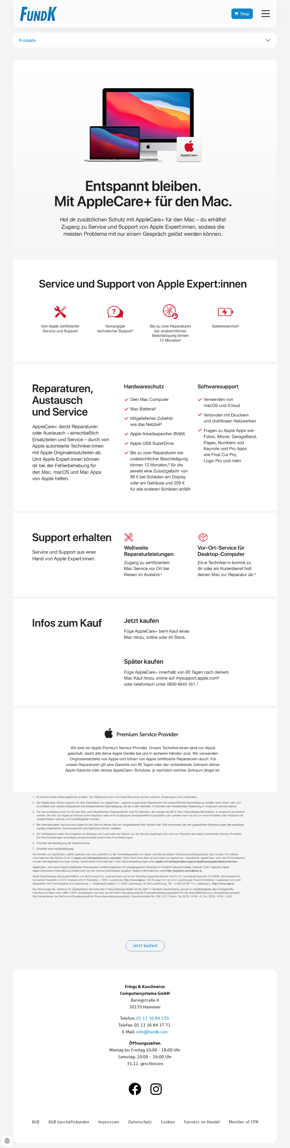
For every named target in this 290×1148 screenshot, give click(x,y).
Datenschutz (140, 1122)
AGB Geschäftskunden (68, 1122)
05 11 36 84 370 (153, 1018)
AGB (35, 1122)
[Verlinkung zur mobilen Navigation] (265, 13)
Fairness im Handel (202, 1122)
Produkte (27, 40)
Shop (244, 13)
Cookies (168, 1122)
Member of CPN (243, 1122)
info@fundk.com (152, 1032)
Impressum (108, 1122)
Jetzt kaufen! (145, 945)
